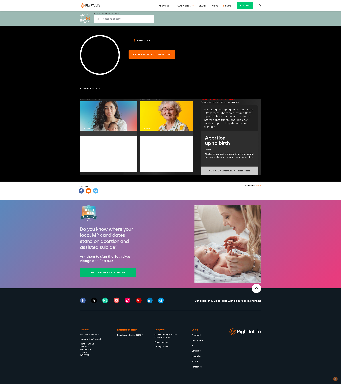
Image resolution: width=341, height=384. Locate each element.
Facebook (196, 335)
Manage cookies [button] (162, 347)
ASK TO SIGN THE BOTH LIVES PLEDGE (108, 272)
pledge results (90, 88)
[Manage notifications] (335, 379)
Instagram (197, 340)
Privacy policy (161, 342)
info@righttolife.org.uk (90, 339)
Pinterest (197, 367)
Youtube (196, 351)
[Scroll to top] (256, 288)
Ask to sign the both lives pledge (152, 54)
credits (259, 186)
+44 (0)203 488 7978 (90, 334)
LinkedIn (196, 356)
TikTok (195, 361)
